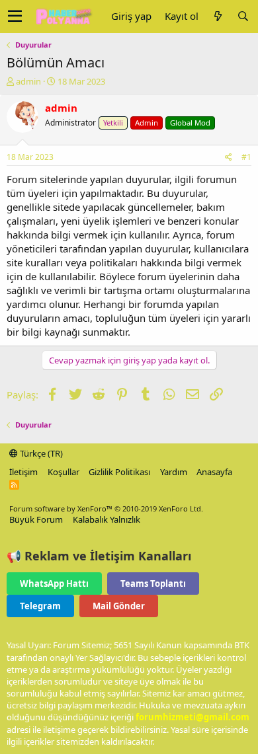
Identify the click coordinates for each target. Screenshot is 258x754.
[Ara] (242, 16)
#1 (246, 157)
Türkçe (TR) (40, 453)
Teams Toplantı (153, 583)
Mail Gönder (119, 606)
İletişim (23, 472)
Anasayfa (214, 472)
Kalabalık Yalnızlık (106, 519)
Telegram (40, 606)
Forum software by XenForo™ (106, 508)
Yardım (173, 472)
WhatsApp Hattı (54, 583)
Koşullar (63, 472)
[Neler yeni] (217, 16)
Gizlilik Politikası (119, 472)
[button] (15, 16)
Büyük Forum (36, 519)
